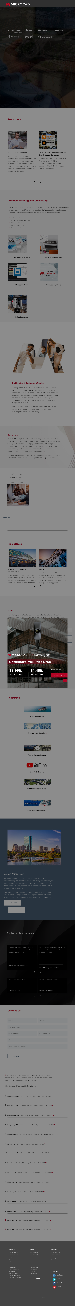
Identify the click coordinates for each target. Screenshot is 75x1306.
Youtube (59, 1286)
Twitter (58, 1278)
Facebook (59, 1282)
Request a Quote (59, 675)
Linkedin (60, 1275)
